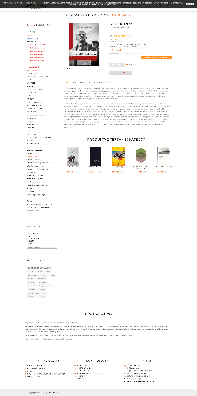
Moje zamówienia (85, 365)
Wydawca (113, 42)
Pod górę (118, 167)
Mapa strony (33, 377)
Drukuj (67, 68)
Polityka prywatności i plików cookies (46, 374)
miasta (52, 275)
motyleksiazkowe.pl (39, 267)
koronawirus (32, 297)
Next (170, 139)
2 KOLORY (30, 241)
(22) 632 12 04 (132, 376)
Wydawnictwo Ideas (34, 233)
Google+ (127, 73)
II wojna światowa (45, 286)
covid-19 (43, 297)
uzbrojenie (31, 286)
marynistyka (43, 282)
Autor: (111, 27)
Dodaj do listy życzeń (136, 65)
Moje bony (82, 376)
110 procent (31, 236)
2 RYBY (29, 244)
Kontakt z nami (34, 366)
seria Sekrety (32, 275)
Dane (74, 82)
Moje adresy (83, 371)
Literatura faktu (99, 14)
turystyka (31, 279)
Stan (111, 39)
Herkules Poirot (33, 293)
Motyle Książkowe (50, 393)
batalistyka (41, 279)
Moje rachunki (84, 368)
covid (44, 293)
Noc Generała (95, 167)
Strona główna (76, 14)
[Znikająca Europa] (163, 156)
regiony (43, 275)
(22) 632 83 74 (132, 371)
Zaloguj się (82, 379)
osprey (39, 271)
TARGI (48, 271)
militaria (30, 271)
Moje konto (97, 361)
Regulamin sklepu (36, 368)
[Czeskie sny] (73, 156)
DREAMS (42, 289)
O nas (30, 371)
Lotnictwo (31, 289)
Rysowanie (31, 282)
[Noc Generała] (95, 156)
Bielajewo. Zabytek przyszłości (141, 167)
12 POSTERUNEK (33, 238)
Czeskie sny (73, 167)
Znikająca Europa (163, 167)
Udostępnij (115, 73)
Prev (167, 139)
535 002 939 (132, 373)
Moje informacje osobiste (90, 373)
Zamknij (190, 4)
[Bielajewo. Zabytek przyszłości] (141, 156)
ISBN (111, 36)
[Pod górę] (118, 156)
